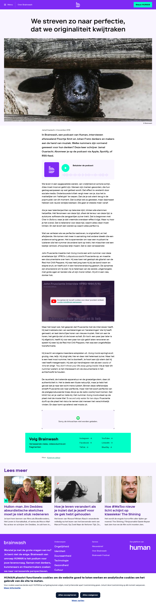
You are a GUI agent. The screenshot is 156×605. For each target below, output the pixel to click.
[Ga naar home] (78, 4)
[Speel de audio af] (65, 168)
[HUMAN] (140, 547)
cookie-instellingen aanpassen (69, 302)
